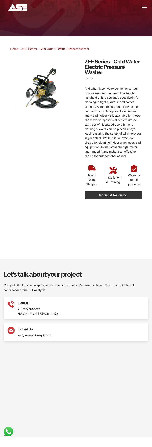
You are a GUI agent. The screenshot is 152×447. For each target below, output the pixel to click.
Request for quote (113, 195)
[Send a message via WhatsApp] (8, 431)
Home (14, 48)
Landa (89, 78)
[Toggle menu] (144, 7)
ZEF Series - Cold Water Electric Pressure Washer (55, 48)
